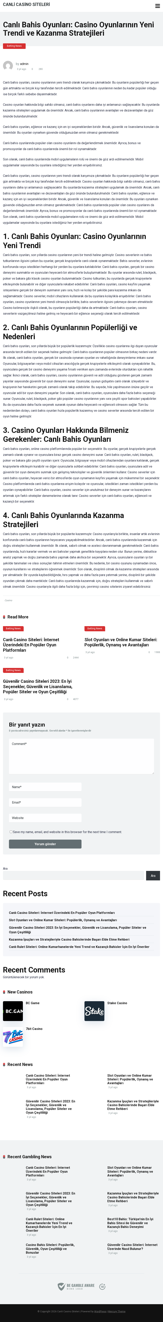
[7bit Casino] (13, 1046)
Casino (8, 600)
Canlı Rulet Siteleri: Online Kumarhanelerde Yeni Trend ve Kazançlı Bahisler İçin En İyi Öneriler (79, 947)
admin (24, 64)
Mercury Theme (116, 1311)
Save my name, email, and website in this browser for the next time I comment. (67, 832)
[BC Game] (13, 1020)
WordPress (100, 1311)
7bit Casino (34, 1029)
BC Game (33, 1003)
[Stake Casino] (94, 1020)
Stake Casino (117, 1003)
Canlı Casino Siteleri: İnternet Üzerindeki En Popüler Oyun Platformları (31, 645)
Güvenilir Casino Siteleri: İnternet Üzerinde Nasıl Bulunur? (132, 1247)
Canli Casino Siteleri (26, 4)
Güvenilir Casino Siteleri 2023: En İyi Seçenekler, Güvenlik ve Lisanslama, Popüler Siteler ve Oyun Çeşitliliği (37, 686)
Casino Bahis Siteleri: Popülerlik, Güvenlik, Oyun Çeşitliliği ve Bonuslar (50, 1248)
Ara (5, 869)
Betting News (14, 46)
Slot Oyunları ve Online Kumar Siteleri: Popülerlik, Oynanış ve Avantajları (120, 642)
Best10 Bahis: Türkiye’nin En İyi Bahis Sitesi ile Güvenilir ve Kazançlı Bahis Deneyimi (130, 1223)
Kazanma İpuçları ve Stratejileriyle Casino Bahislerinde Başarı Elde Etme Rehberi (69, 939)
